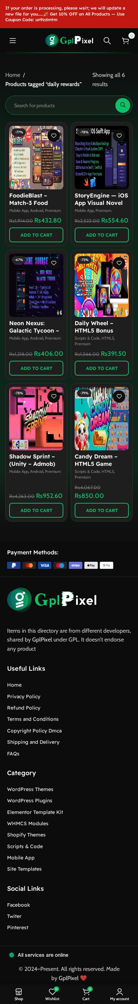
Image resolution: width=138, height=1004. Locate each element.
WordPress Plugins (29, 800)
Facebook (18, 905)
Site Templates (24, 869)
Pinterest (17, 927)
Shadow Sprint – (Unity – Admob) (32, 460)
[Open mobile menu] (13, 41)
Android (36, 210)
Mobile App (18, 210)
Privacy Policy (23, 696)
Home (12, 75)
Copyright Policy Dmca (34, 731)
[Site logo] (69, 40)
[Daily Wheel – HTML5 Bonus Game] (102, 285)
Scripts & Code (87, 338)
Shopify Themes (26, 835)
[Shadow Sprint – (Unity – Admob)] (36, 418)
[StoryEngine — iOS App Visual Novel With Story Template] (102, 157)
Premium (53, 210)
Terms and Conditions (33, 719)
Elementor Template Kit (35, 812)
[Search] (107, 41)
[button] (36, 234)
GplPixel (42, 639)
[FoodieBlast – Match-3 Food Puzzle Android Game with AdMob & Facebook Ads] (36, 157)
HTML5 (108, 338)
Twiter (14, 916)
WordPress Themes (30, 789)
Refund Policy (23, 708)
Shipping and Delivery (33, 742)
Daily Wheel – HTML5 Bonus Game (94, 330)
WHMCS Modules (27, 823)
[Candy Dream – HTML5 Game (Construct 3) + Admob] (102, 418)
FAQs (13, 753)
